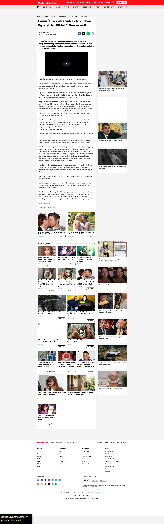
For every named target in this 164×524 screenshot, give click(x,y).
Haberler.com (85, 448)
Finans (61, 456)
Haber (76, 495)
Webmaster (108, 463)
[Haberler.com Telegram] (52, 484)
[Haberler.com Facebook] (41, 480)
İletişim (112, 442)
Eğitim (49, 207)
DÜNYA (97, 7)
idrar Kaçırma (43, 207)
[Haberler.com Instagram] (49, 480)
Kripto (38, 461)
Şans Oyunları (85, 458)
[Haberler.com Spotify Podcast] (59, 480)
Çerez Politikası (109, 456)
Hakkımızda (99, 442)
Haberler (39, 448)
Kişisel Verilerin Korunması (112, 458)
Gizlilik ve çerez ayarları (70, 498)
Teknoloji (61, 454)
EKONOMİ (70, 3)
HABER (107, 3)
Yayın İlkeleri (124, 442)
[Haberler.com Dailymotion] (56, 484)
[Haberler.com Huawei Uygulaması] (103, 480)
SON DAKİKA (47, 7)
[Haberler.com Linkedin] (52, 480)
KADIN (58, 7)
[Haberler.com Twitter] (45, 480)
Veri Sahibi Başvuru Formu (112, 461)
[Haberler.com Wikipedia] (41, 484)
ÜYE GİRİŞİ (123, 2)
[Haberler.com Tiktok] (49, 484)
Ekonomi (39, 451)
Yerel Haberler (63, 463)
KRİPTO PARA (98, 3)
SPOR (88, 3)
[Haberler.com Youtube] (45, 484)
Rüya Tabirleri (85, 461)
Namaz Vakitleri (86, 454)
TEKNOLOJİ (87, 7)
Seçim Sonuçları (86, 456)
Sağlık (46, 16)
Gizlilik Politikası (109, 454)
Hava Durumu (85, 451)
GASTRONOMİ (122, 7)
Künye (117, 442)
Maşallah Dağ (48, 203)
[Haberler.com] (45, 443)
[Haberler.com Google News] (38, 480)
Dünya (38, 466)
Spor (38, 454)
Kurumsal (107, 448)
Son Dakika (40, 458)
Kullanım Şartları (109, 451)
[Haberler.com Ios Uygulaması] (86, 480)
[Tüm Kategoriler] (38, 7)
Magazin (39, 456)
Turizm (61, 458)
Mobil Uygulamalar (109, 466)
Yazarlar (61, 461)
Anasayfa (39, 16)
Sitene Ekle (108, 471)
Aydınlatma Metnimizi (15, 520)
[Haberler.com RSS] (38, 484)
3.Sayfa (39, 463)
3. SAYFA (76, 7)
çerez (2, 517)
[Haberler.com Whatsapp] (56, 480)
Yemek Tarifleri (86, 463)
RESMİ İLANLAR (109, 7)
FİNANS (66, 7)
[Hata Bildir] (79, 498)
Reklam (106, 442)
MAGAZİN (80, 3)
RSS (106, 468)
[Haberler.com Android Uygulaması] (94, 480)
